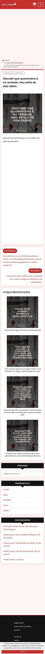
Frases (6, 489)
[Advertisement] (22, 34)
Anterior (10, 251)
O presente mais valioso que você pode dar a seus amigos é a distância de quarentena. (24, 279)
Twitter (16, 640)
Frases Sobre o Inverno (13, 559)
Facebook (17, 637)
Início (7, 60)
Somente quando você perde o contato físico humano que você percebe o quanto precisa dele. (22, 412)
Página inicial (19, 623)
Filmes (6, 510)
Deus (5, 495)
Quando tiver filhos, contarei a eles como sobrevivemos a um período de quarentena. (22, 454)
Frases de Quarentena (14, 63)
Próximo (34, 270)
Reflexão (7, 500)
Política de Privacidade (22, 626)
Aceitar (22, 652)
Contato (17, 630)
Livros (5, 505)
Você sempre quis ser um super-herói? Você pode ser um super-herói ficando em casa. (22, 370)
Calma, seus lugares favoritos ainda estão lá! (22, 330)
